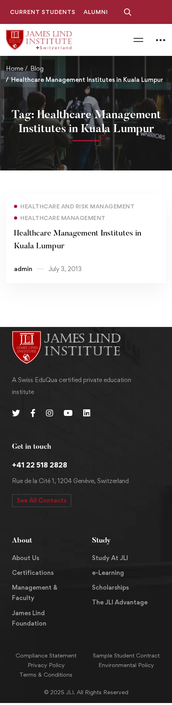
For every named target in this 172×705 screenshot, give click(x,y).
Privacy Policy (46, 664)
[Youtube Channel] (68, 413)
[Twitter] (16, 413)
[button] (41, 500)
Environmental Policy (126, 664)
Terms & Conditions (46, 674)
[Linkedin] (87, 413)
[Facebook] (33, 413)
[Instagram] (49, 413)
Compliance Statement (46, 655)
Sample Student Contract (126, 655)
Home (14, 68)
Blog (37, 68)
